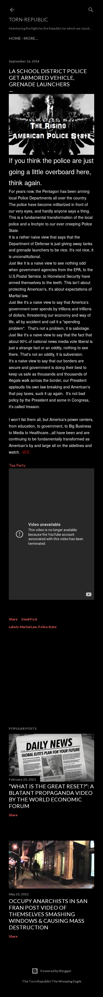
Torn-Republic (28, 19)
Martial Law (28, 627)
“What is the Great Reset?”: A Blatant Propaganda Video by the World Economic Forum (51, 796)
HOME (15, 38)
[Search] (91, 8)
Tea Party (17, 465)
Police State (47, 627)
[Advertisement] (51, 678)
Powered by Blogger (55, 971)
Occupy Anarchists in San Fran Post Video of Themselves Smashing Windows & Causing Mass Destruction (48, 914)
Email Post (29, 619)
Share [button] (13, 619)
